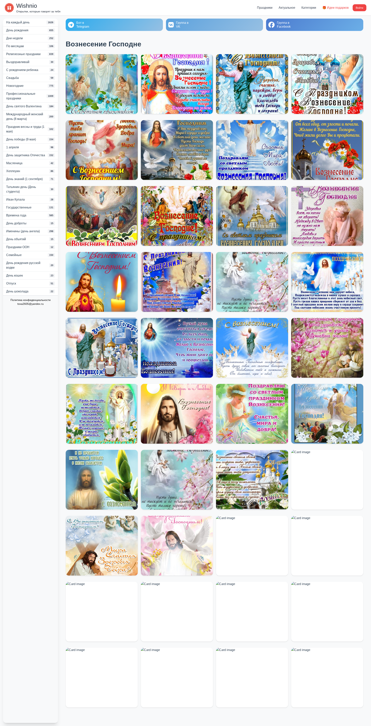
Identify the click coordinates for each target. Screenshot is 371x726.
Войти (359, 7)
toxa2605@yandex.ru (30, 303)
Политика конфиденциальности (30, 300)
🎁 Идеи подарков (335, 7)
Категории (308, 7)
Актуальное (287, 7)
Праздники (264, 7)
